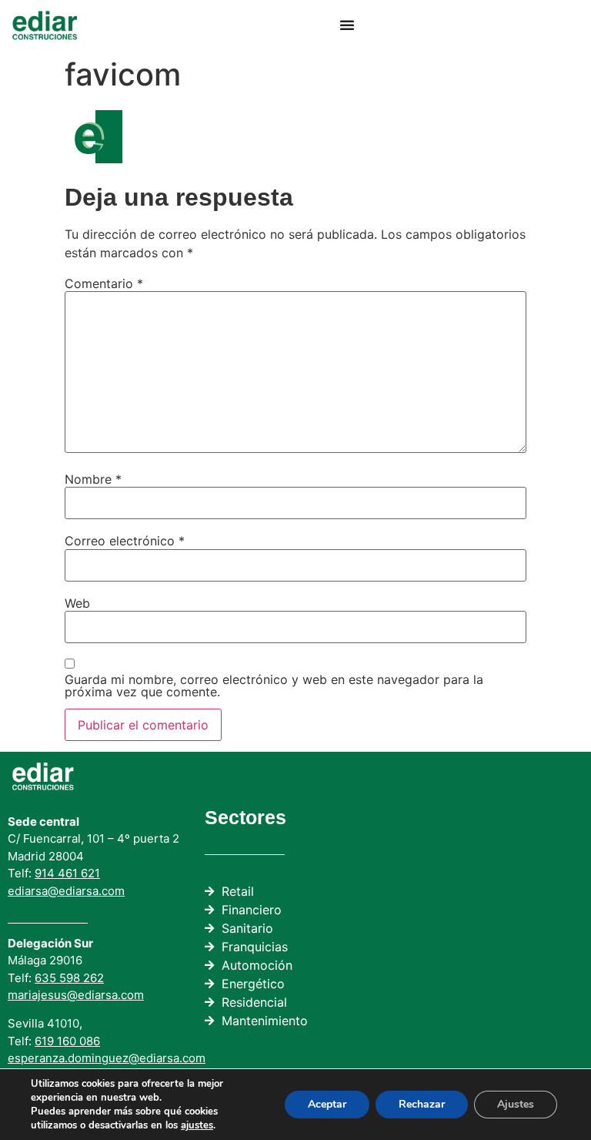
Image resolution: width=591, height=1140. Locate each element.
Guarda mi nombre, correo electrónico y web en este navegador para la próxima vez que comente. (274, 685)
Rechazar (422, 1104)
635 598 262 (69, 978)
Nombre (93, 479)
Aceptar (327, 1104)
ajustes (197, 1125)
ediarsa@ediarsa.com (66, 891)
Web (77, 603)
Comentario (104, 283)
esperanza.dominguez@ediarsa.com (106, 1058)
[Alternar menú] (347, 24)
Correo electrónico (125, 541)
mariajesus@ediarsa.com (76, 994)
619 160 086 (67, 1041)
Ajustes (515, 1104)
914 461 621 (67, 873)
